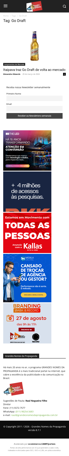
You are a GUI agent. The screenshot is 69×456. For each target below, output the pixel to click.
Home (6, 15)
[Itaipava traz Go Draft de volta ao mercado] (34, 46)
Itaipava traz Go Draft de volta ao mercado (34, 70)
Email (9, 104)
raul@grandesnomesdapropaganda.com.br (34, 415)
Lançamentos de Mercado (14, 64)
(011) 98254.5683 (25, 411)
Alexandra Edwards (11, 74)
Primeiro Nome (13, 93)
